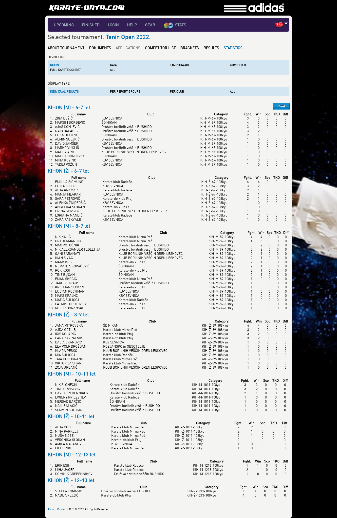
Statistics (233, 47)
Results (211, 47)
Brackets (189, 47)
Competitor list (160, 47)
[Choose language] (286, 23)
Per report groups (125, 91)
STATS (180, 24)
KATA (113, 65)
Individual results (64, 91)
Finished (91, 24)
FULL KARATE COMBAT (65, 70)
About (51, 509)
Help (132, 24)
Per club (177, 91)
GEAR (150, 24)
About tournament (66, 47)
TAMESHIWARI (179, 65)
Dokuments (100, 47)
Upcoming (64, 24)
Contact (62, 509)
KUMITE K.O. (238, 65)
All (112, 70)
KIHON (54, 65)
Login (113, 24)
